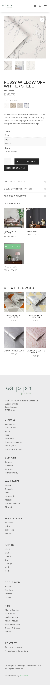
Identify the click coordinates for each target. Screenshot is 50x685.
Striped (8, 507)
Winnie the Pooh (13, 624)
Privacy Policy (11, 473)
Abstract (9, 523)
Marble (8, 533)
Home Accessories (13, 442)
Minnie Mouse (11, 621)
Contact (8, 462)
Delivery (9, 465)
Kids (7, 435)
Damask (9, 489)
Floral (7, 492)
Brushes (9, 590)
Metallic (8, 500)
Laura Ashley (11, 151)
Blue (7, 553)
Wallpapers (10, 424)
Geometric (10, 496)
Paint (7, 431)
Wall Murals (10, 428)
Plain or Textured (13, 503)
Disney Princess (12, 628)
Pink (7, 567)
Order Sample (15, 168)
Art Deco (9, 485)
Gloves (8, 597)
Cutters (8, 594)
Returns (9, 469)
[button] (42, 20)
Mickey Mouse (11, 617)
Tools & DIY (10, 446)
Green (8, 556)
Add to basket (27, 161)
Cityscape (9, 530)
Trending (9, 438)
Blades (8, 586)
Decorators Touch (13, 449)
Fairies (8, 632)
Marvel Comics (12, 610)
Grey (7, 135)
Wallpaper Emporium (16, 651)
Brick (7, 526)
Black (7, 549)
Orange (8, 563)
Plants (8, 143)
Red (7, 571)
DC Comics (10, 613)
